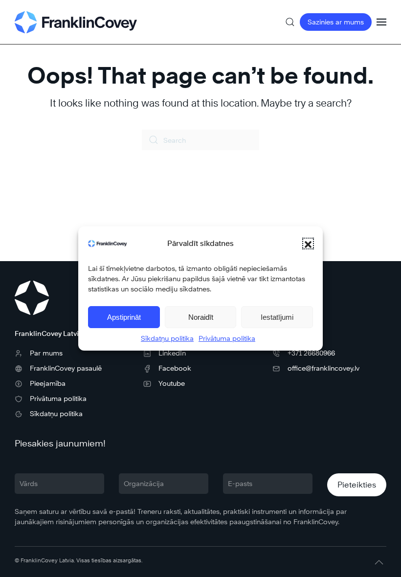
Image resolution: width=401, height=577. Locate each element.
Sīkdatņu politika (167, 338)
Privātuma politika (227, 338)
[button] (308, 243)
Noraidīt (200, 317)
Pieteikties (356, 484)
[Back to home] (76, 22)
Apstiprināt (124, 317)
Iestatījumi (277, 317)
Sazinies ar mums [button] (336, 22)
